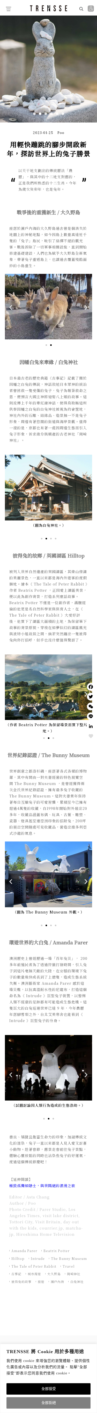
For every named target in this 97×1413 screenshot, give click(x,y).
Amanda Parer (24, 1250)
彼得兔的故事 (21, 1281)
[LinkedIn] (91, 726)
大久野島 (54, 1274)
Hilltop (18, 1258)
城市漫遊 (34, 1274)
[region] (48, 1378)
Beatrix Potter (56, 1250)
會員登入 (91, 8)
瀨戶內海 (57, 1281)
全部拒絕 (48, 1403)
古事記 (16, 1274)
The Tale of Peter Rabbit (33, 1266)
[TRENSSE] (48, 8)
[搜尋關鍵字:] (67, 8)
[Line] (91, 716)
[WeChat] (91, 706)
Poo (60, 132)
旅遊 (41, 1281)
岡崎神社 (73, 1274)
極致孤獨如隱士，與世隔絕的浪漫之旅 (42, 1185)
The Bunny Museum (69, 1258)
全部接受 (48, 1389)
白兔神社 (77, 1281)
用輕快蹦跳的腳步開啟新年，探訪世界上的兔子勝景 (49, 149)
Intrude (38, 1258)
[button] (34, 113)
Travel (68, 1266)
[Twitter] (91, 697)
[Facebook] (91, 687)
